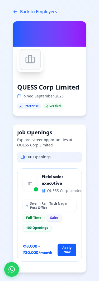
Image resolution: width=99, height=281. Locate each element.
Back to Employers (38, 11)
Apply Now (67, 249)
